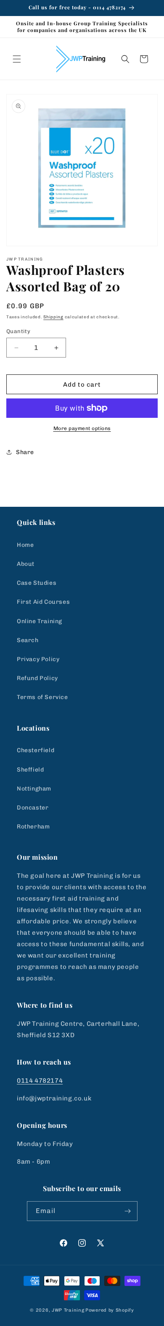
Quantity (18, 331)
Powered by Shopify (109, 1310)
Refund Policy (37, 678)
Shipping (53, 317)
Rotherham (33, 826)
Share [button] (25, 452)
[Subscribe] (128, 1211)
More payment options (82, 428)
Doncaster (32, 807)
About (25, 564)
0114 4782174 (40, 1080)
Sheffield (30, 769)
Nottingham (34, 788)
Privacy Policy (38, 659)
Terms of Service (42, 697)
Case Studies (36, 582)
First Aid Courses (43, 601)
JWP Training (68, 1310)
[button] (17, 59)
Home (25, 545)
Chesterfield (35, 750)
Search (28, 640)
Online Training (39, 621)
